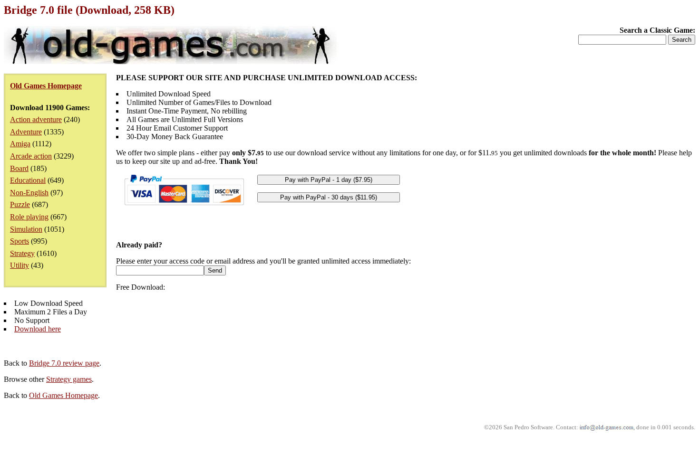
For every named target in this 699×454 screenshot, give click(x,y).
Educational (28, 180)
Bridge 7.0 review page (64, 363)
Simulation (26, 229)
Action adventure (36, 119)
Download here (37, 329)
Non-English (29, 193)
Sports (19, 241)
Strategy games (69, 379)
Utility (19, 265)
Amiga (20, 144)
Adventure (26, 132)
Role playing (29, 217)
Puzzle (20, 204)
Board (19, 168)
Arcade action (31, 156)
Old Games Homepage (63, 395)
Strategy (22, 253)
